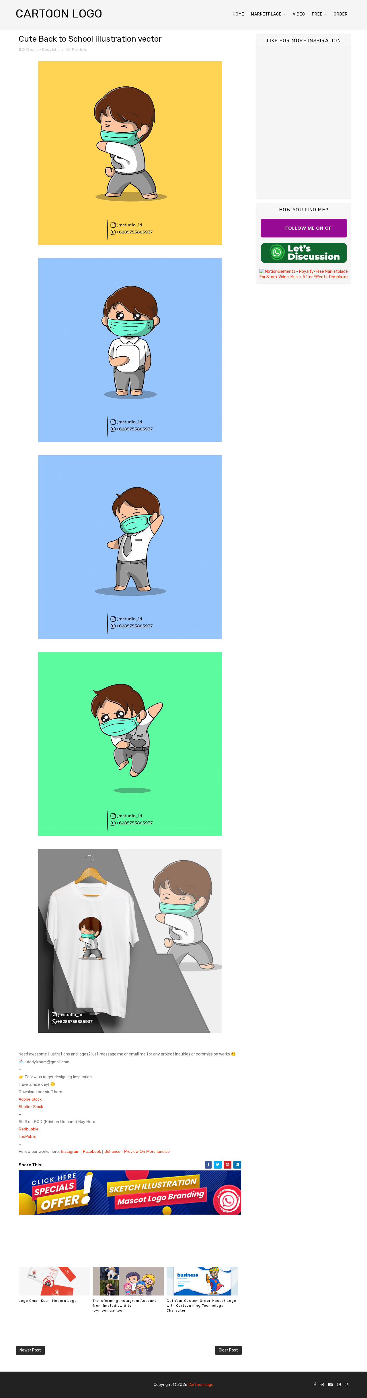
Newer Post (30, 1350)
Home (238, 14)
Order (341, 14)
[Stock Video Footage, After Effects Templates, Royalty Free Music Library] (303, 274)
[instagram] (339, 1385)
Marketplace (266, 14)
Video (299, 14)
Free (317, 14)
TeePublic (28, 1136)
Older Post (228, 1350)
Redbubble (28, 1129)
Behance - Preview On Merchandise (137, 1151)
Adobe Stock (31, 1099)
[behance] (330, 1385)
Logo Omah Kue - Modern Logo (48, 1301)
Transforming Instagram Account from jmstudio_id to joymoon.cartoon (124, 1305)
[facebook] (315, 1385)
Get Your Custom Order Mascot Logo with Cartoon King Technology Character (201, 1305)
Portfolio (79, 49)
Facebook (92, 1151)
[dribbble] (322, 1385)
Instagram (71, 1151)
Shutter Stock (31, 1106)
